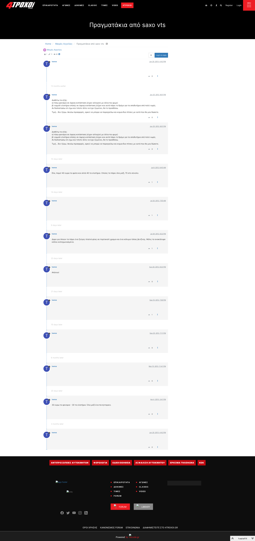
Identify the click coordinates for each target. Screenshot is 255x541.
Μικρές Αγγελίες (54, 50)
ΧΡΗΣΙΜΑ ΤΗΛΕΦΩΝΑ (182, 462)
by (122, 537)
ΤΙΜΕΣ (117, 491)
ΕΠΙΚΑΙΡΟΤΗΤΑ (122, 482)
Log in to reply (161, 55)
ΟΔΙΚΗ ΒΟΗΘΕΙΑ (121, 462)
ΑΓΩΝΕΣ (143, 482)
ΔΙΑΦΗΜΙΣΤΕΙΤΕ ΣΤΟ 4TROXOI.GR (160, 527)
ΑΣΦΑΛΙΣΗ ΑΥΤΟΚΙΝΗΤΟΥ (150, 462)
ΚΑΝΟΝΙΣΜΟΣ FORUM (111, 527)
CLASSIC (144, 487)
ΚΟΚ (201, 462)
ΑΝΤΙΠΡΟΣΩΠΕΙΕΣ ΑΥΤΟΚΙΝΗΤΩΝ (69, 462)
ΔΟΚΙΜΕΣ (119, 487)
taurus (54, 62)
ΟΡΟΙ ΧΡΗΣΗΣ (90, 527)
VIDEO (142, 491)
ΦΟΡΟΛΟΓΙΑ (100, 462)
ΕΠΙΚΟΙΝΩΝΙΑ (133, 527)
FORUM (118, 496)
